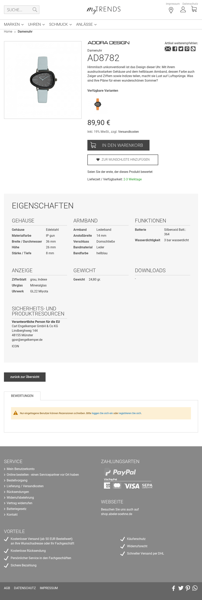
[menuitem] (13, 24)
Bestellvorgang (17, 480)
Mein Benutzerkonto (21, 469)
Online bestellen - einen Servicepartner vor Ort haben (43, 475)
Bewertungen (22, 396)
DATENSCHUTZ (25, 588)
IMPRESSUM (49, 588)
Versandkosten (128, 132)
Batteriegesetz (16, 509)
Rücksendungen (18, 492)
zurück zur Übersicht (24, 377)
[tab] (22, 396)
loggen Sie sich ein (102, 413)
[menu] (101, 24)
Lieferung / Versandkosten (25, 486)
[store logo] (103, 9)
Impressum (173, 3)
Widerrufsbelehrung (20, 497)
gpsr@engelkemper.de (27, 340)
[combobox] (21, 9)
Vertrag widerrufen (19, 503)
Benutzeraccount (183, 10)
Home (8, 31)
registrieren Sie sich (130, 413)
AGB (7, 588)
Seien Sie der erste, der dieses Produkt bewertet (119, 172)
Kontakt (12, 514)
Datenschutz (190, 3)
